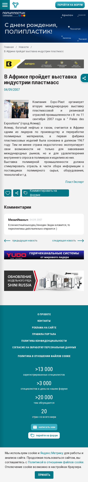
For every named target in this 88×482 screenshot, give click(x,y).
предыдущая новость (24, 240)
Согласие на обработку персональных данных (44, 347)
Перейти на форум (70, 4)
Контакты (44, 320)
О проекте (44, 314)
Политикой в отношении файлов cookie (55, 462)
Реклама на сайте (44, 327)
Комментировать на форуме (43, 193)
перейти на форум (47, 435)
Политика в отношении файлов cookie (44, 356)
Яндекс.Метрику (51, 453)
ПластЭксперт (74, 182)
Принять (44, 474)
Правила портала (44, 334)
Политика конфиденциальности (44, 340)
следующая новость (64, 240)
